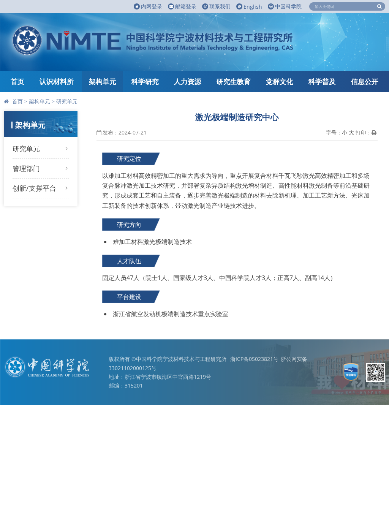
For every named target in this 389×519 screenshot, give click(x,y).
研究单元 (66, 101)
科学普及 (322, 81)
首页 (17, 81)
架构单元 (102, 81)
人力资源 (187, 81)
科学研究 (145, 81)
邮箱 (185, 6)
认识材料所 (57, 81)
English (253, 6)
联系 (220, 6)
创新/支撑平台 (34, 188)
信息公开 (364, 81)
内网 (151, 6)
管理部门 (26, 168)
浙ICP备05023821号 (254, 358)
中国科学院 (288, 6)
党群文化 (279, 81)
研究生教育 (234, 81)
